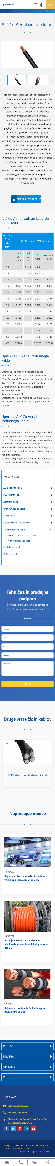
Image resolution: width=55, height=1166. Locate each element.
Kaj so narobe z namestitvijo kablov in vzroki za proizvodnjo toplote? (26, 878)
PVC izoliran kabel (12, 494)
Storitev (9, 1067)
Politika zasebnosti (44, 1151)
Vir (5, 1077)
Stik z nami (10, 1097)
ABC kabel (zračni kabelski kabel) (22, 535)
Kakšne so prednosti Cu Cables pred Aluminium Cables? (25, 1010)
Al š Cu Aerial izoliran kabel (19, 540)
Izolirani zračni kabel (15, 529)
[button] (50, 79)
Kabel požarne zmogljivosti (16, 522)
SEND (27, 684)
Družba (8, 1056)
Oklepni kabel (10, 554)
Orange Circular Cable (14, 508)
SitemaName (25, 1151)
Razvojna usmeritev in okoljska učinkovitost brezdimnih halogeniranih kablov (26, 944)
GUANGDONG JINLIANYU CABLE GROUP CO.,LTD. (25, 1147)
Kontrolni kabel (10, 501)
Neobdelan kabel (11, 547)
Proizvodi (12, 476)
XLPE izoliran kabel (12, 487)
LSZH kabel (9, 515)
